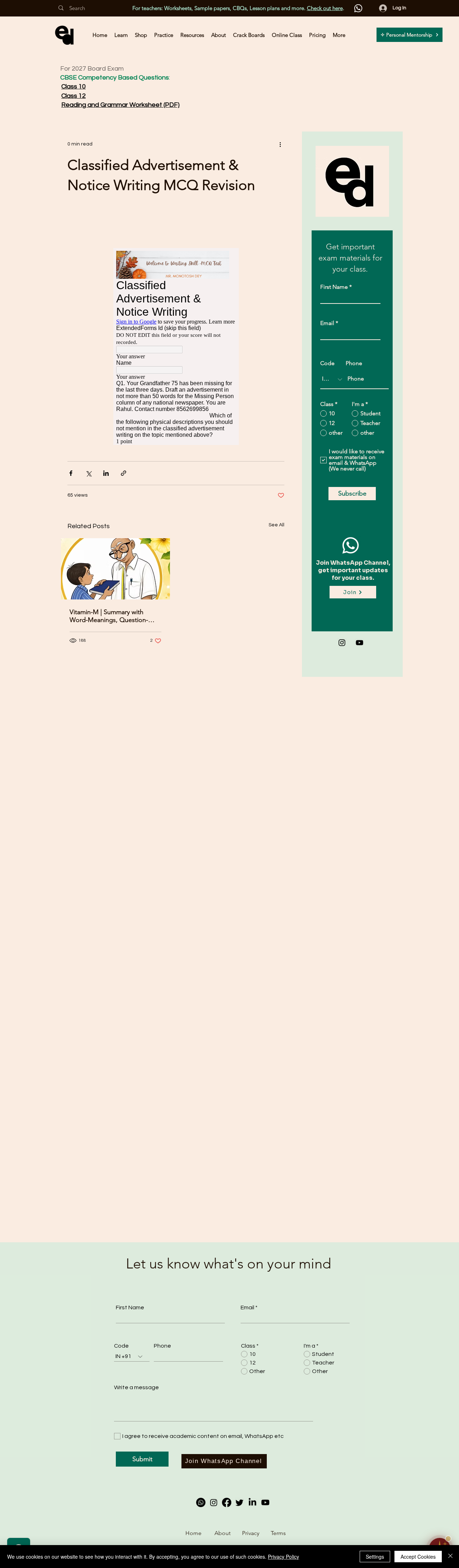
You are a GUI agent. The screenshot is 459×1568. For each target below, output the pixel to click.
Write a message (136, 1387)
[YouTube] (359, 642)
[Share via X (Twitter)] (88, 473)
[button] (121, 35)
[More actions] (280, 144)
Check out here (325, 8)
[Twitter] (239, 1502)
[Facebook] (226, 1502)
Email (328, 323)
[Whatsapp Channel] (200, 1502)
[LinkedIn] (252, 1502)
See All (276, 524)
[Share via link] (123, 473)
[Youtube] (265, 1502)
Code (327, 363)
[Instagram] (341, 642)
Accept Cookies (418, 1556)
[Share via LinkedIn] (106, 473)
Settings (375, 1556)
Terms (278, 1533)
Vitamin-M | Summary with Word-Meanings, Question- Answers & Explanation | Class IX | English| (113, 616)
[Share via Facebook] (70, 473)
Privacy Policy (283, 1556)
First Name (334, 287)
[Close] (450, 1556)
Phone (354, 363)
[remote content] (176, 346)
